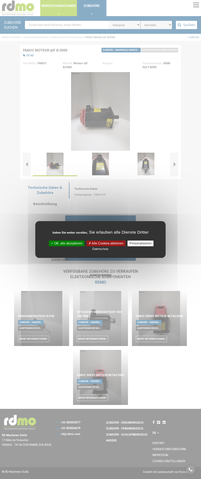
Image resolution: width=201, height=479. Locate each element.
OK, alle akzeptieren (67, 243)
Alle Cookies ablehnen (107, 243)
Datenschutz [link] (100, 249)
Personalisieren (141, 243)
